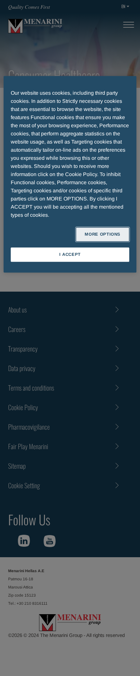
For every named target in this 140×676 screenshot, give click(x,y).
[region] (70, 174)
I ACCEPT (70, 254)
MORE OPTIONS (102, 234)
